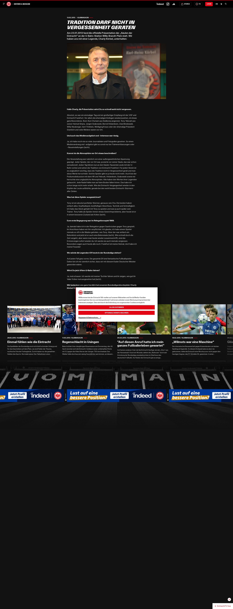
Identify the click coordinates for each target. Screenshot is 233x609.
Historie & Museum (22, 4)
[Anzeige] (66, 400)
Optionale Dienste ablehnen (116, 313)
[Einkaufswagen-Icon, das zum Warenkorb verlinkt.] (221, 4)
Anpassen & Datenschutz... (88, 317)
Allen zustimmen (116, 307)
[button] (225, 3)
